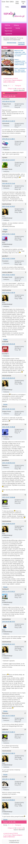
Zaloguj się (23, 2)
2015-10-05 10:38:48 (8, 427)
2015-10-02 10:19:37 (8, 206)
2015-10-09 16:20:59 (8, 524)
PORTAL (7, 25)
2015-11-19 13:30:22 (8, 591)
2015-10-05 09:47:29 (8, 378)
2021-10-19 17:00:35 (8, 716)
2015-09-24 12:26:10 (8, 121)
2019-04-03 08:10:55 (8, 621)
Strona (5, 229)
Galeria (12, 1)
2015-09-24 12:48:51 (8, 139)
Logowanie (8, 33)
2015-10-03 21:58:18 (8, 292)
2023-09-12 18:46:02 (8, 779)
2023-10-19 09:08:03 (8, 800)
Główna (16, 25)
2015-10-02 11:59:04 (8, 258)
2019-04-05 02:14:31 (8, 644)
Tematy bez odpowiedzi (21, 43)
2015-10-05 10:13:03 (8, 409)
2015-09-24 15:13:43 (8, 183)
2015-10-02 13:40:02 (8, 275)
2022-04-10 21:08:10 (8, 753)
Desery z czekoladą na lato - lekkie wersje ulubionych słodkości (20, 70)
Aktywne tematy (11, 42)
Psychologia (7, 80)
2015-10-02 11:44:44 (8, 234)
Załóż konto (17, 2)
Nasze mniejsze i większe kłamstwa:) (12, 81)
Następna (18, 85)
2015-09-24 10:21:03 (8, 101)
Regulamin (8, 28)
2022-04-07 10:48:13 (8, 732)
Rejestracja (8, 31)
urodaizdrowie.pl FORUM (10, 78)
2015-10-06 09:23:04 (8, 463)
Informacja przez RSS (11, 93)
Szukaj (18, 28)
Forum (3, 1)
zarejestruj (20, 88)
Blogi (7, 1)
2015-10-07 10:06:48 (8, 497)
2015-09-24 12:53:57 (8, 160)
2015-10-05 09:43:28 (8, 344)
